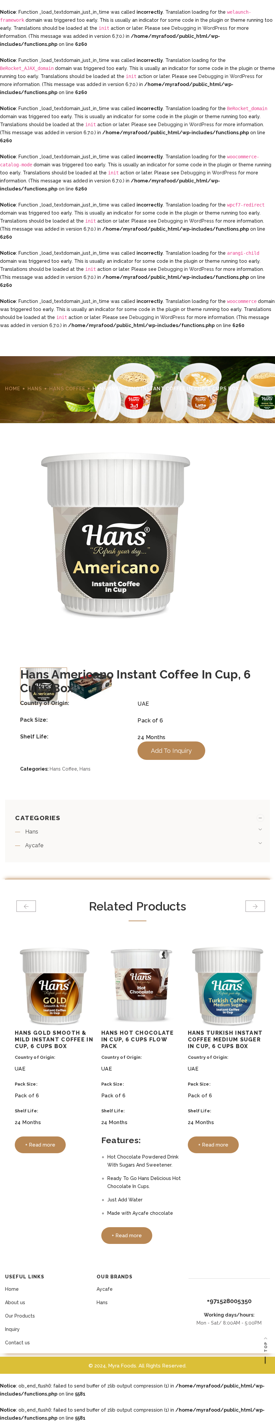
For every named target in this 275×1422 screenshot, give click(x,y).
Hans (35, 388)
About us (15, 1302)
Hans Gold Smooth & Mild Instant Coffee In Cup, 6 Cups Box (54, 1039)
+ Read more (40, 1145)
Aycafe (34, 845)
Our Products (20, 1316)
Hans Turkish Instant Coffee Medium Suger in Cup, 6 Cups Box (225, 1039)
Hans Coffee (67, 388)
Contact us (17, 1342)
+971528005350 (229, 1301)
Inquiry (12, 1329)
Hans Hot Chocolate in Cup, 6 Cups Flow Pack (137, 1039)
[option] (137, 553)
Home (12, 1289)
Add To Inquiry (171, 750)
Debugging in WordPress (199, 28)
